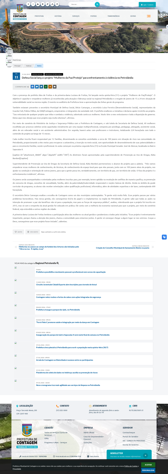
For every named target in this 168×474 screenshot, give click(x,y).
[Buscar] (97, 4)
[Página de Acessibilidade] (57, 4)
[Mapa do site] (52, 4)
